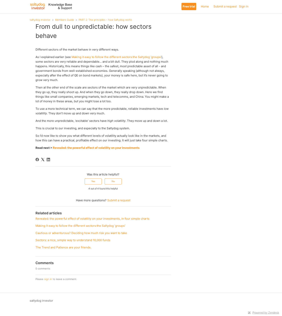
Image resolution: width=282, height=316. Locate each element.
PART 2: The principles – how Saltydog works (105, 19)
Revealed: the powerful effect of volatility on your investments (96, 148)
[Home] (51, 9)
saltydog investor (40, 19)
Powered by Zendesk (265, 312)
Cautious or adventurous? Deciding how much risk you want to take (81, 233)
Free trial (189, 6)
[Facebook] (37, 159)
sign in (48, 279)
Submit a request (225, 6)
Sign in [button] (243, 6)
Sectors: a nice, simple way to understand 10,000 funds (72, 240)
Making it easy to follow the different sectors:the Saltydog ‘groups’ (116, 57)
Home (205, 6)
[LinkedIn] (48, 159)
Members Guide (64, 19)
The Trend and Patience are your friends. (63, 247)
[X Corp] (43, 159)
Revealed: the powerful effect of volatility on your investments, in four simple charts (92, 218)
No (113, 181)
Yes (93, 181)
